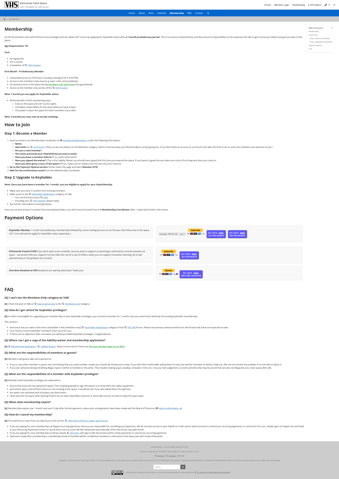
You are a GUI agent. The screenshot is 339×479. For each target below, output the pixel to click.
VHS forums (61, 87)
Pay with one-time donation (191, 274)
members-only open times (61, 84)
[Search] (182, 467)
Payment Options (315, 45)
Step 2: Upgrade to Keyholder (321, 42)
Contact (199, 13)
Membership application (23, 346)
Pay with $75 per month (216, 234)
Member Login (281, 4)
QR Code (181, 456)
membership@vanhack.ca (76, 140)
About (142, 13)
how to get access (46, 303)
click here (74, 432)
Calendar (161, 13)
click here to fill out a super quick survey (88, 420)
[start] (4, 19)
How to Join (313, 35)
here (45, 197)
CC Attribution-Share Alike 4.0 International (213, 472)
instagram (172, 456)
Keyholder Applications (43, 194)
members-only (72, 303)
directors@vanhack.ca (170, 408)
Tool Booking (298, 4)
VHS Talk (131, 327)
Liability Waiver (48, 346)
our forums (38, 147)
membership (14, 19)
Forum (267, 4)
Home (132, 13)
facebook (160, 456)
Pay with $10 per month (189, 255)
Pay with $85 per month (237, 234)
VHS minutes (34, 65)
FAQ (310, 49)
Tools (150, 13)
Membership (177, 13)
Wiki (189, 13)
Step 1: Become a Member (320, 38)
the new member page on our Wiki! (107, 346)
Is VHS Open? (314, 4)
